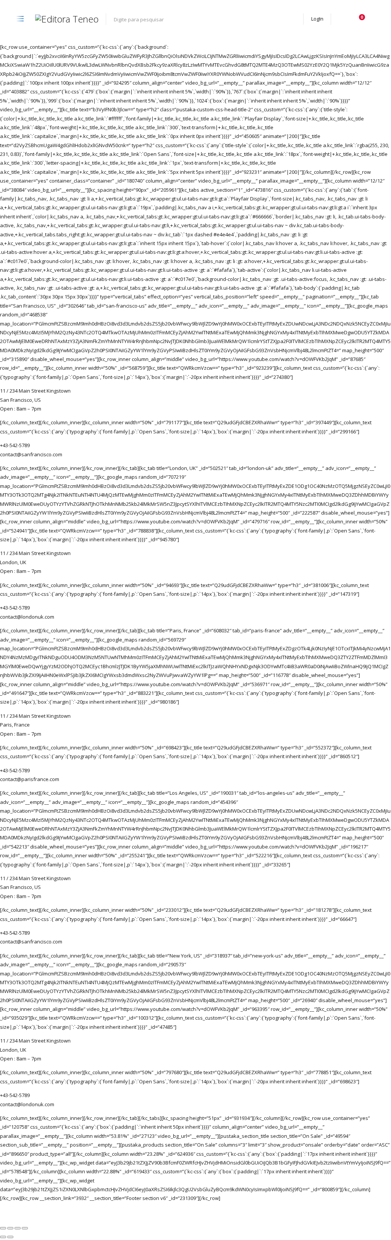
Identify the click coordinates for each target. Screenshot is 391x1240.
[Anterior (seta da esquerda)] (3, 1237)
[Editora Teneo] (67, 19)
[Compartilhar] (18, 1228)
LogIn (317, 18)
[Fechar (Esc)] (25, 1228)
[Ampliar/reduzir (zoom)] (3, 1228)
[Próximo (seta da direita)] (10, 1237)
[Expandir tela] (10, 1228)
